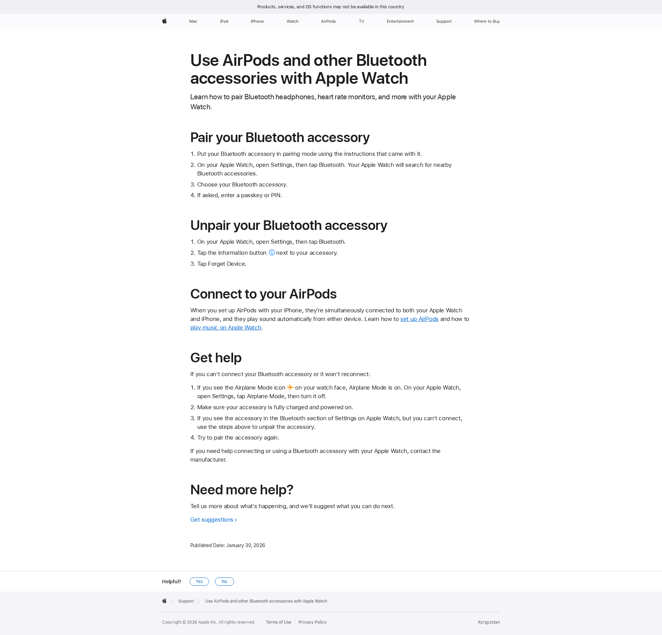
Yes (199, 581)
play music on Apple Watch (225, 327)
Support (186, 601)
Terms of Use (278, 622)
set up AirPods (419, 318)
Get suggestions (211, 519)
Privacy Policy (313, 622)
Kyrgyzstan (489, 622)
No (224, 581)
